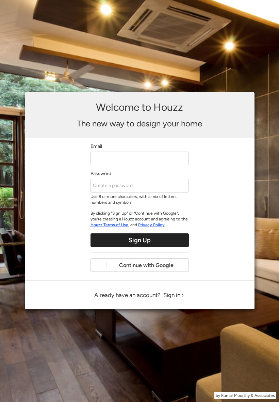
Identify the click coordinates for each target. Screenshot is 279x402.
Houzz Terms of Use (109, 224)
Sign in (171, 295)
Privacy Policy (151, 224)
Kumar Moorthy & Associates (248, 395)
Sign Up (140, 240)
